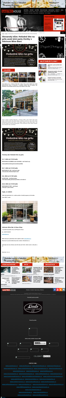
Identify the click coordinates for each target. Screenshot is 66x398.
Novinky (32, 10)
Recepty (57, 10)
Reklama (42, 289)
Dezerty (57, 11)
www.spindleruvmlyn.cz (40, 395)
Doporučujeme (49, 16)
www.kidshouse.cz (19, 371)
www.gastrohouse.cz (10, 368)
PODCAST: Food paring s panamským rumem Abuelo (59, 280)
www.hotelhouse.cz (46, 371)
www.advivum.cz (5, 234)
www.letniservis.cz (56, 373)
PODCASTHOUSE (43, 10)
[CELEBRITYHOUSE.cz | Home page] (42, 358)
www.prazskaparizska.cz (33, 389)
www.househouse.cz (55, 368)
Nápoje (45, 11)
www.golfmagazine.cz (42, 373)
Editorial (26, 10)
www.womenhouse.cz (39, 366)
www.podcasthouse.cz (33, 381)
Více (60, 68)
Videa (62, 10)
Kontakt (32, 289)
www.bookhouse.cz (32, 371)
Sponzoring (37, 289)
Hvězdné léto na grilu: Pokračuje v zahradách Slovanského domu (37, 270)
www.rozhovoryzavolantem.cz (53, 376)
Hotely (37, 11)
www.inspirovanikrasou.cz (12, 376)
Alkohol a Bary (32, 11)
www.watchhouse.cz (17, 379)
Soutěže (37, 10)
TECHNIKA (31, 13)
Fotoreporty (42, 13)
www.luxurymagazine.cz (47, 379)
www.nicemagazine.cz (11, 373)
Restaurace (51, 10)
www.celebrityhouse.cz (25, 368)
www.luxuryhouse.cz (54, 366)
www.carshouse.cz (12, 366)
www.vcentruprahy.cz (24, 395)
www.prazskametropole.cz (40, 387)
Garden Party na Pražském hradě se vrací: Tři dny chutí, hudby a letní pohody (37, 279)
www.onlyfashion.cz (24, 384)
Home (3, 33)
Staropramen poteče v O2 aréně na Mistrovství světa (55, 72)
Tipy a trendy (48, 13)
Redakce (28, 289)
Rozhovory (35, 13)
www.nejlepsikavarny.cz (10, 384)
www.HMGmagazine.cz (23, 387)
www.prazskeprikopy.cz (40, 384)
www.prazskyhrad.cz (25, 392)
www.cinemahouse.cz (41, 368)
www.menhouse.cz (25, 366)
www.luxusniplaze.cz (32, 379)
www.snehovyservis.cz (17, 381)
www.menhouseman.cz (48, 381)
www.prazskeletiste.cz (40, 392)
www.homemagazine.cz (26, 373)
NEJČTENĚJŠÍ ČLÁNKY (48, 61)
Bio (54, 11)
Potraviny (26, 11)
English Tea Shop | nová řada (54, 77)
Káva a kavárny (50, 11)
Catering (41, 11)
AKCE (61, 11)
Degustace (26, 13)
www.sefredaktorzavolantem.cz (32, 376)
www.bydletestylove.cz (56, 384)
